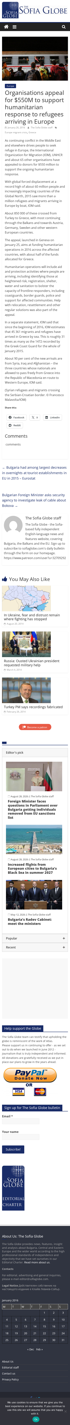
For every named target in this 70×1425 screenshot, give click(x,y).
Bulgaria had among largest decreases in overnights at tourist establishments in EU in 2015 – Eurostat (34, 472)
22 (44, 1333)
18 (6, 1333)
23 (53, 1333)
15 (44, 1326)
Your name (10, 1132)
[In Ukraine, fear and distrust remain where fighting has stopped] (26, 588)
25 (6, 1340)
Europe (10, 86)
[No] (65, 1411)
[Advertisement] (35, 988)
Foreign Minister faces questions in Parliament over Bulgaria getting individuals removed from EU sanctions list (32, 809)
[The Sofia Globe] (6, 27)
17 (63, 1326)
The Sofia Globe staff (42, 127)
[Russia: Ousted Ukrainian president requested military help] (26, 634)
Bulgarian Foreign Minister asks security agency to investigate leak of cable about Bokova (34, 500)
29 (44, 1340)
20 (25, 1333)
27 (25, 1340)
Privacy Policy (10, 1379)
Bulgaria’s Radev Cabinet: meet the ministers (30, 921)
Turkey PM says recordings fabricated (33, 707)
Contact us (8, 1373)
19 (16, 1333)
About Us (7, 1361)
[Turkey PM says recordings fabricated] (26, 680)
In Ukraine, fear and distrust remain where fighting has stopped (32, 617)
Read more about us (37, 1262)
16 (53, 1326)
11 (6, 1326)
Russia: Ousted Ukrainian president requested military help (31, 663)
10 (63, 1319)
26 (16, 1340)
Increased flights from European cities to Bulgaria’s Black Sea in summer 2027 (32, 868)
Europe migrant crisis (16, 132)
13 (25, 1326)
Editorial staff (10, 1367)
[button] (35, 752)
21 (34, 1333)
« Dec (30, 1349)
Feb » (39, 1349)
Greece (32, 132)
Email (7, 1116)
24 (63, 1333)
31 (63, 1340)
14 (34, 1326)
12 (16, 1326)
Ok (36, 1419)
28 (34, 1340)
